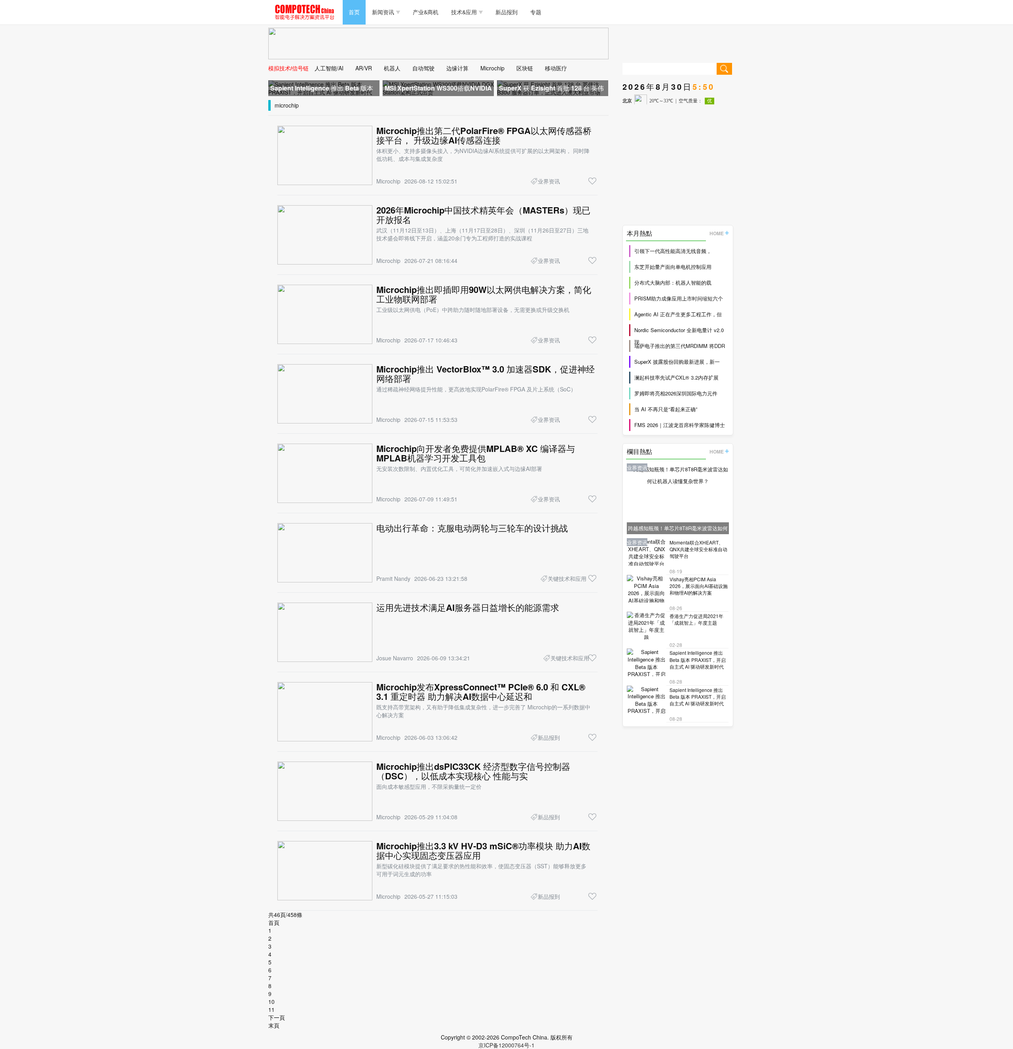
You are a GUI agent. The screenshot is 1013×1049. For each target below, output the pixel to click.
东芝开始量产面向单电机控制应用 (672, 266)
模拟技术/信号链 (288, 68)
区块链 (524, 68)
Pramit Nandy (393, 578)
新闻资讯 (383, 12)
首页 (354, 12)
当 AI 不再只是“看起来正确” (665, 409)
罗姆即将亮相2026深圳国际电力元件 (675, 393)
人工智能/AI (329, 68)
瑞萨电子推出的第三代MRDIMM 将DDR (679, 346)
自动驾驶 (423, 68)
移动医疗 (556, 68)
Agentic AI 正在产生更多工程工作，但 (678, 314)
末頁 (273, 1025)
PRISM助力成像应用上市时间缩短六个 (678, 298)
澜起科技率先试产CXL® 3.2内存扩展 (676, 377)
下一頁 (276, 1017)
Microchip (492, 68)
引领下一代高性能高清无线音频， (672, 251)
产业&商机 (425, 12)
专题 (535, 12)
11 (271, 1009)
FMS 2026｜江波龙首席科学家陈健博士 (679, 425)
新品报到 (506, 12)
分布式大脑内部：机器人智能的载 (672, 282)
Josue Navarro (394, 658)
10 (271, 1002)
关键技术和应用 (567, 578)
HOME (716, 233)
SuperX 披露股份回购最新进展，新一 (677, 361)
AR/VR (363, 68)
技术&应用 (464, 12)
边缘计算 (457, 68)
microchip (287, 105)
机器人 (392, 68)
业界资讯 (549, 181)
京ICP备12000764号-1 (506, 1045)
